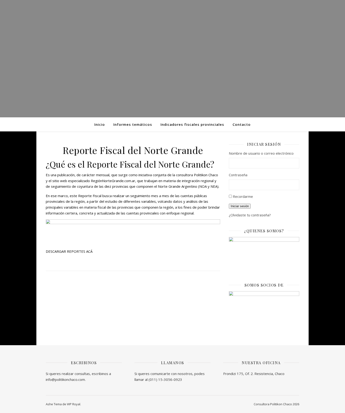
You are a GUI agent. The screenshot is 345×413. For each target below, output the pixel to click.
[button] (69, 251)
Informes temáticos (132, 124)
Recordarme (243, 196)
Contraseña (238, 174)
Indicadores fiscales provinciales (192, 124)
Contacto (242, 124)
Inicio (99, 124)
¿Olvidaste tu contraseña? (250, 215)
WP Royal (73, 404)
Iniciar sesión (240, 206)
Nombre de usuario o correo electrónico (261, 153)
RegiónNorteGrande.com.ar (113, 180)
